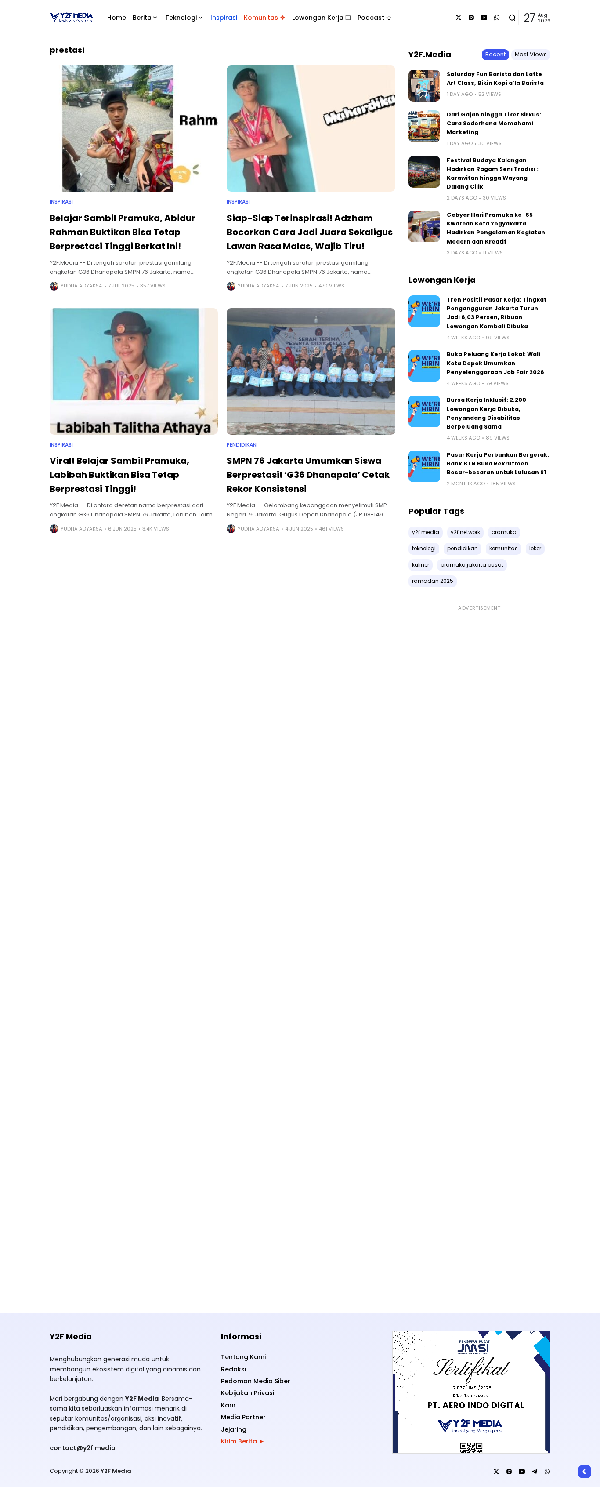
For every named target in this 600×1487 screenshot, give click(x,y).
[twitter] (458, 18)
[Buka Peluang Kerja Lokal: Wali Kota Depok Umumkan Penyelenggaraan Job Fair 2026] (424, 366)
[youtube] (484, 18)
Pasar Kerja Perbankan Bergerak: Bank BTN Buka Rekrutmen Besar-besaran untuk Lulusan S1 (498, 463)
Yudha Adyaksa (81, 286)
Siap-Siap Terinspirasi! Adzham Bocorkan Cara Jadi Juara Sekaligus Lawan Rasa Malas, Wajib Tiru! (310, 232)
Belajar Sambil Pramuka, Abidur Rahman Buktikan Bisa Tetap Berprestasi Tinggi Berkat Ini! (122, 232)
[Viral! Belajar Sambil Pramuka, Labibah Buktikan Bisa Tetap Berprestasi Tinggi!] (134, 371)
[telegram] (534, 1472)
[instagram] (471, 18)
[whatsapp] (497, 18)
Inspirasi (61, 201)
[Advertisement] (479, 954)
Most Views (531, 54)
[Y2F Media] (71, 17)
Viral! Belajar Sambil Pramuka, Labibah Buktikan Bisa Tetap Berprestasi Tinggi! (119, 474)
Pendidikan (242, 444)
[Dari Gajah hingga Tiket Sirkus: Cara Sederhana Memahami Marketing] (424, 126)
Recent (495, 54)
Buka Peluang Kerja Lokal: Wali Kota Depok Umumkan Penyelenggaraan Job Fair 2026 (495, 362)
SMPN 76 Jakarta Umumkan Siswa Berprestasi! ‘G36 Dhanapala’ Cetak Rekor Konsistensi (308, 474)
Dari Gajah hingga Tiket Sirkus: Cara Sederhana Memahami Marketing (494, 123)
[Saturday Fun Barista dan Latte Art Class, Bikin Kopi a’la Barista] (424, 86)
